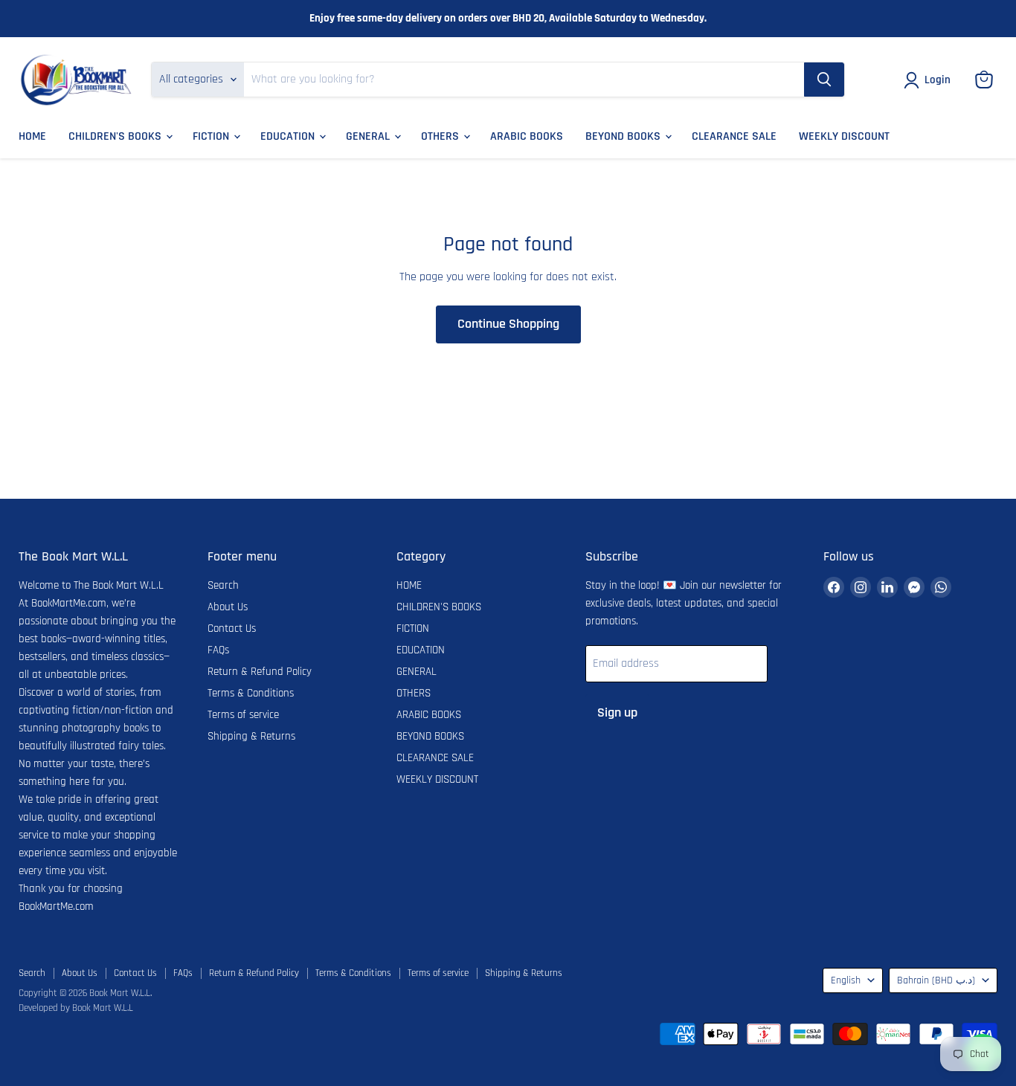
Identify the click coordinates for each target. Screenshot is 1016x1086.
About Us (228, 607)
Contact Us (232, 628)
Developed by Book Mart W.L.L (76, 1008)
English (846, 980)
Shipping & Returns (251, 736)
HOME (32, 136)
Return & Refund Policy (260, 672)
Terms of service (243, 715)
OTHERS (441, 136)
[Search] (824, 79)
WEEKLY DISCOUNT (844, 136)
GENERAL (369, 136)
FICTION (212, 136)
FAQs (218, 650)
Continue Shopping (508, 323)
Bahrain (936, 980)
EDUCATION (289, 136)
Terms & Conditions (251, 693)
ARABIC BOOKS (526, 136)
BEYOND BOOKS (624, 136)
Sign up (617, 712)
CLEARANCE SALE (734, 136)
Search (223, 585)
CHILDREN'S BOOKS (116, 136)
